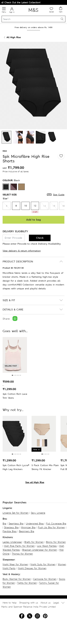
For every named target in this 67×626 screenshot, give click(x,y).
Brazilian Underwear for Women (39, 549)
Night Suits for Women (42, 564)
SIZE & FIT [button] (9, 300)
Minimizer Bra (28, 527)
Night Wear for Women (15, 564)
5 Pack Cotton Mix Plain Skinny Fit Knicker (45, 467)
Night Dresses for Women (32, 568)
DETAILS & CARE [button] (13, 309)
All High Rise (14, 37)
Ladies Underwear (12, 542)
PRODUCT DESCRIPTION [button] (18, 261)
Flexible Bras (10, 531)
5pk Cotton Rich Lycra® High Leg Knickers (16, 467)
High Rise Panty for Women (19, 545)
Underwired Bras (35, 523)
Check (40, 238)
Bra (4, 523)
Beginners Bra (26, 531)
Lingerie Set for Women (15, 512)
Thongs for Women (22, 553)
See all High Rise (34, 482)
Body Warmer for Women (17, 579)
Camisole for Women (44, 579)
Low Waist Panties (47, 545)
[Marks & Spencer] (33, 12)
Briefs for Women (34, 542)
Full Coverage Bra (56, 523)
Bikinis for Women (56, 542)
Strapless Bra (11, 527)
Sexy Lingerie (38, 512)
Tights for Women (27, 582)
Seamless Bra (16, 523)
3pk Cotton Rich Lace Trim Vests (15, 395)
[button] (12, 375)
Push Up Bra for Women (51, 527)
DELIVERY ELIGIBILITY (15, 231)
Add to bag (33, 219)
